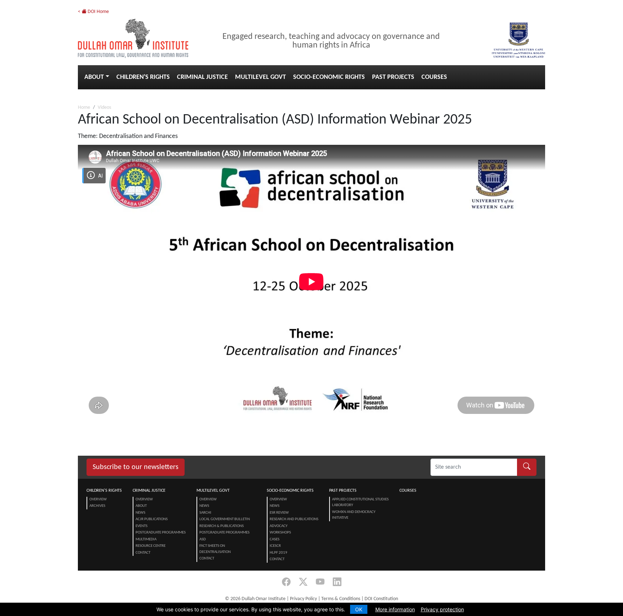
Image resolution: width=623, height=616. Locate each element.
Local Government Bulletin (224, 519)
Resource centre (150, 546)
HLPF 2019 (278, 553)
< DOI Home (93, 11)
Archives (97, 506)
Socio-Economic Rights (329, 77)
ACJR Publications (152, 519)
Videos (104, 107)
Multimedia (146, 539)
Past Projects (393, 77)
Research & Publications (221, 526)
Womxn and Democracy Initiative (353, 515)
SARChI (205, 513)
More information (395, 609)
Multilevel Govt (260, 77)
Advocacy (278, 526)
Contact (143, 553)
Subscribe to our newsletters (135, 467)
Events (141, 526)
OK (358, 609)
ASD (202, 539)
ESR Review (279, 513)
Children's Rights (143, 77)
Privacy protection (442, 609)
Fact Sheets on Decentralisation (215, 549)
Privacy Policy (303, 599)
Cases (274, 539)
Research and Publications (294, 519)
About (94, 77)
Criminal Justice (202, 77)
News (140, 513)
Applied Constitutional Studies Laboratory (360, 502)
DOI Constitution (381, 599)
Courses (434, 77)
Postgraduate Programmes (161, 533)
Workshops (280, 533)
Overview (98, 499)
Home (84, 107)
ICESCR (275, 546)
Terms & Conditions (340, 599)
